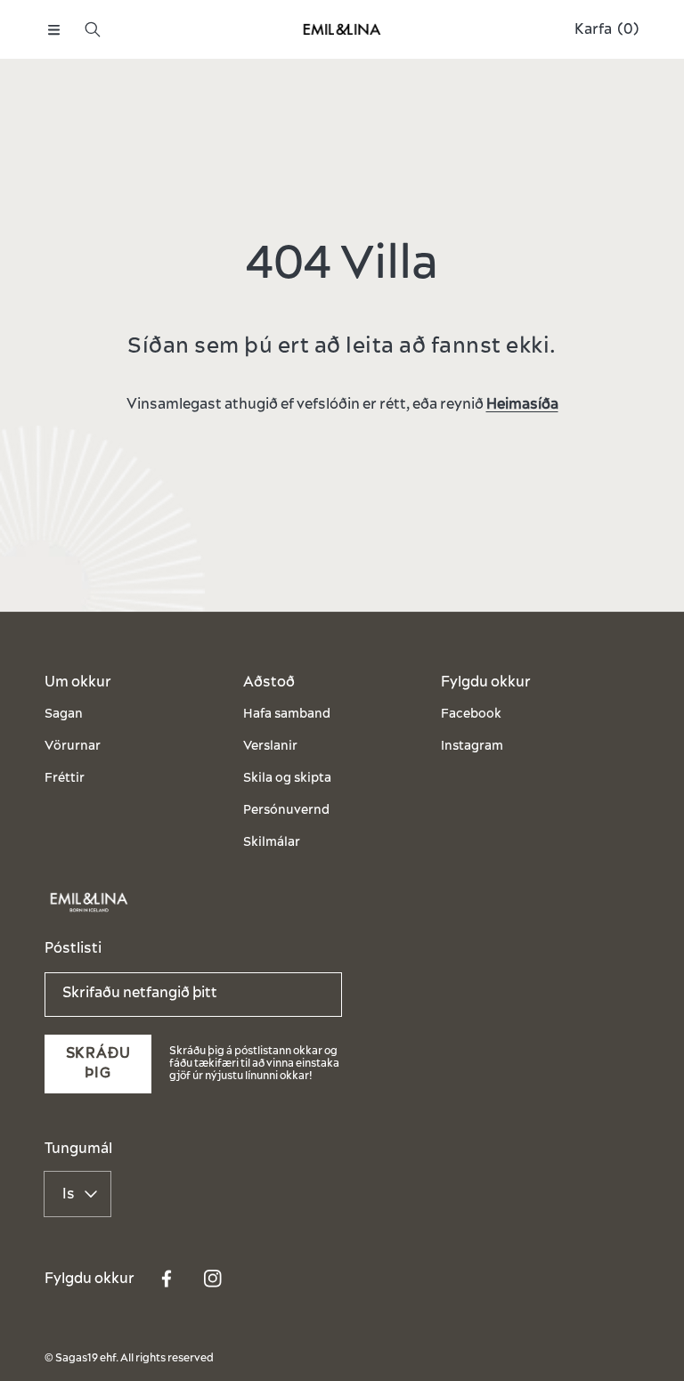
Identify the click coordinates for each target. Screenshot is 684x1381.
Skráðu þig (98, 1063)
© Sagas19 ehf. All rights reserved (129, 1358)
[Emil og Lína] (342, 30)
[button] (53, 29)
